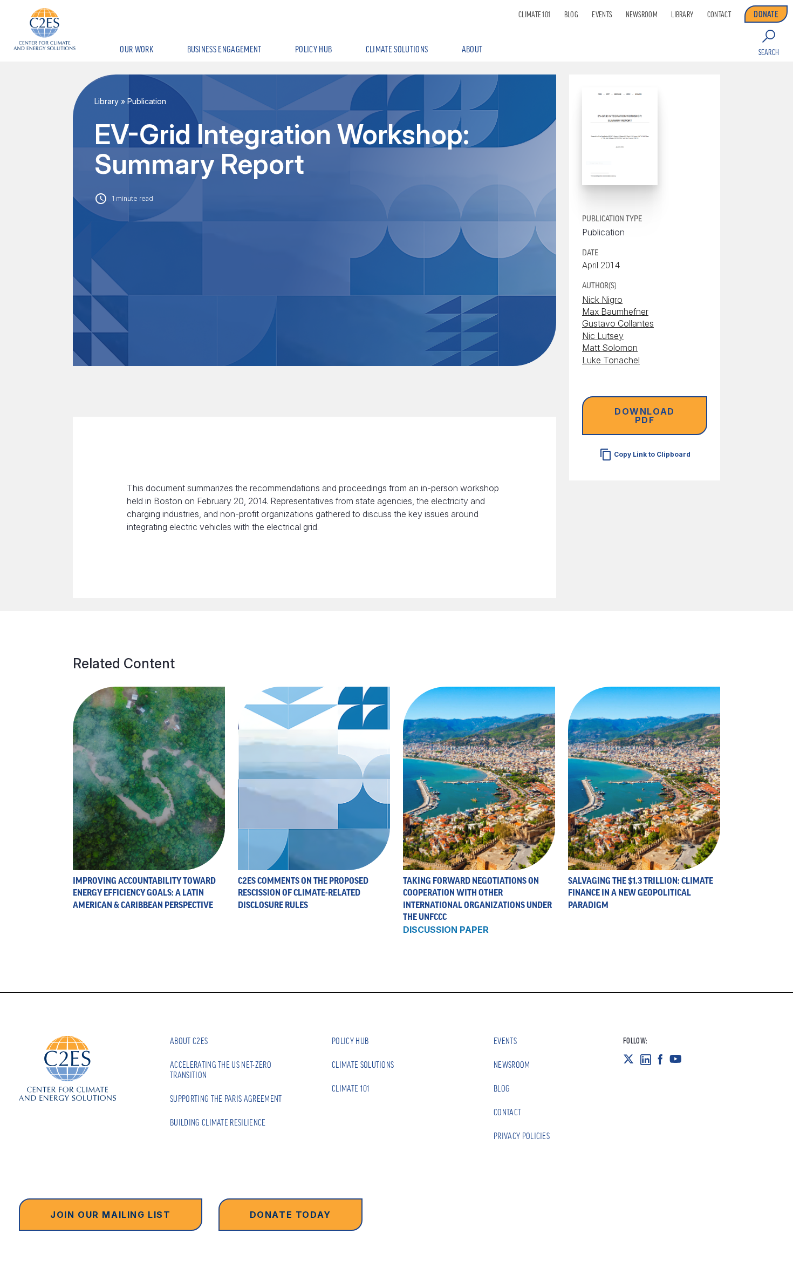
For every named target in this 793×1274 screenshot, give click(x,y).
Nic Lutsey (603, 335)
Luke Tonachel (611, 359)
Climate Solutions (397, 49)
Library (682, 14)
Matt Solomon (610, 347)
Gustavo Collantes (618, 323)
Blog (571, 14)
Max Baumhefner (615, 311)
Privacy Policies (522, 1136)
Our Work (136, 49)
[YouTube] (678, 1059)
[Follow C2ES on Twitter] (631, 1059)
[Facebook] (663, 1059)
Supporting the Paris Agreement (226, 1098)
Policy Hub (313, 49)
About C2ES (189, 1041)
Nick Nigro (602, 299)
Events (602, 14)
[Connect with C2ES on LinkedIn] (649, 1059)
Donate (766, 14)
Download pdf (644, 415)
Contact (719, 14)
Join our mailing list (110, 1214)
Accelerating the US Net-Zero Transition (220, 1070)
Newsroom (642, 14)
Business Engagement (224, 49)
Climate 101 (534, 14)
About (472, 49)
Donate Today (290, 1214)
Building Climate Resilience (218, 1122)
